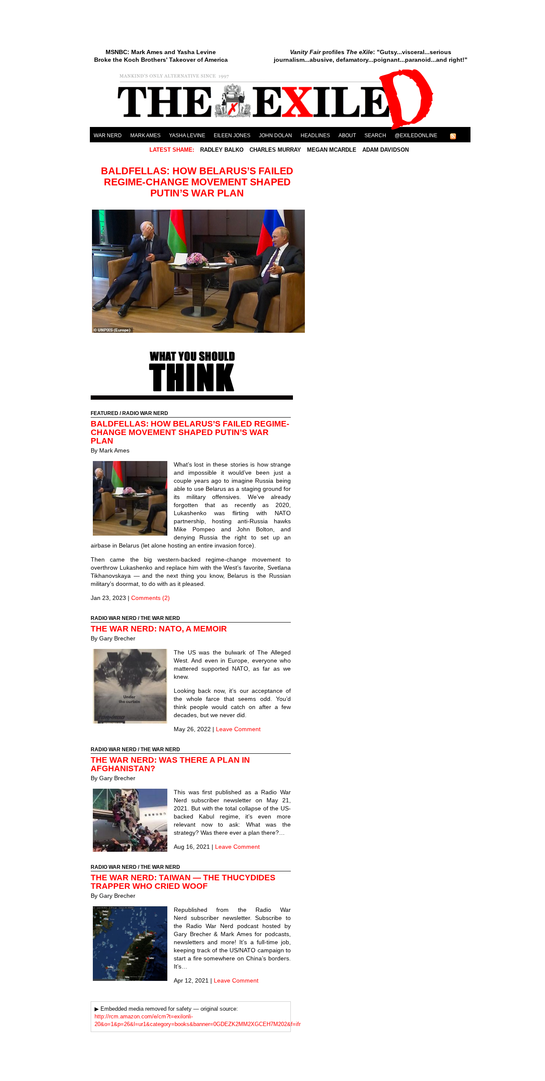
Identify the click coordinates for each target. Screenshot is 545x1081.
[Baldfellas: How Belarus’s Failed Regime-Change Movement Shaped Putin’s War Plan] (198, 330)
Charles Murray (276, 150)
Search (375, 135)
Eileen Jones (232, 135)
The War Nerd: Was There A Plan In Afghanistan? (170, 764)
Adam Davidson (385, 150)
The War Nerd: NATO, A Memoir (159, 628)
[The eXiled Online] (280, 129)
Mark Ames (145, 135)
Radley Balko (222, 150)
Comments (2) (150, 597)
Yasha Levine (187, 135)
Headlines (315, 135)
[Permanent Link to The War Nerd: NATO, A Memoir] (132, 687)
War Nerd (108, 135)
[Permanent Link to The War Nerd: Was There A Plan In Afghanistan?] (132, 821)
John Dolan (275, 135)
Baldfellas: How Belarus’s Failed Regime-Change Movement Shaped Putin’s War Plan (197, 182)
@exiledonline (416, 135)
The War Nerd (160, 618)
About (347, 135)
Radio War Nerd (145, 413)
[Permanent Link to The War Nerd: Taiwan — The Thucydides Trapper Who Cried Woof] (132, 944)
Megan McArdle (332, 150)
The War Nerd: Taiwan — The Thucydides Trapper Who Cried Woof (183, 882)
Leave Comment (238, 729)
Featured (104, 413)
